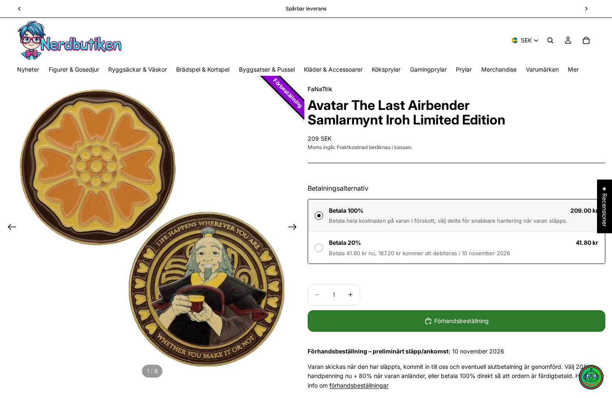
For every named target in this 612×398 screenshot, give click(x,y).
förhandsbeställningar (358, 385)
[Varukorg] (586, 40)
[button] (591, 377)
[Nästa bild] (295, 228)
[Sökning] (550, 40)
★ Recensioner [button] (604, 206)
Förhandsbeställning (461, 320)
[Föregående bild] (9, 228)
